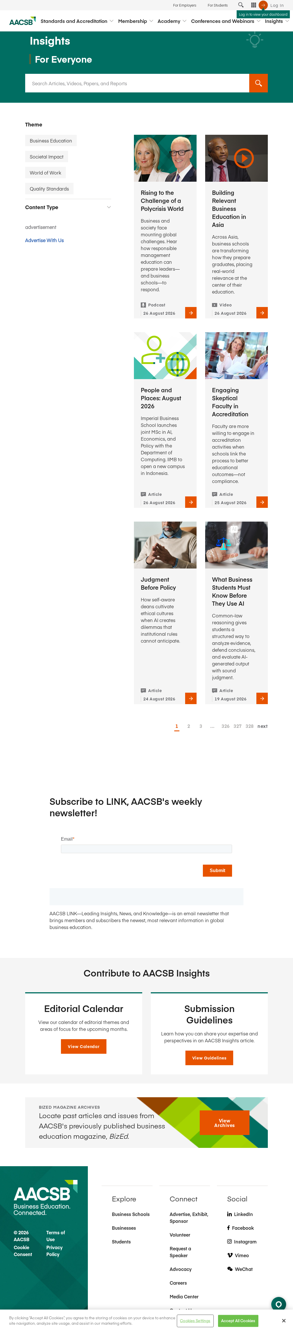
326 (224, 726)
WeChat (244, 1269)
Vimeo (242, 1255)
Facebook (243, 1228)
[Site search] (241, 5)
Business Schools (131, 1214)
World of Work (45, 172)
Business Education (51, 140)
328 (248, 726)
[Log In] (263, 5)
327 (236, 726)
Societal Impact (47, 156)
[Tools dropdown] (253, 5)
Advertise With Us (44, 240)
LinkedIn (243, 1214)
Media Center (184, 1296)
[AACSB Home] (22, 21)
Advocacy (181, 1269)
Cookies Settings (195, 1320)
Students (121, 1241)
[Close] (284, 1320)
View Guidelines (209, 1058)
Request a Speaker (180, 1251)
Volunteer (180, 1234)
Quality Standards (49, 188)
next (263, 726)
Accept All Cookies (238, 1320)
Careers (178, 1282)
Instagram (245, 1241)
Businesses (124, 1228)
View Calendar (83, 1046)
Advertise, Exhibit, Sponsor (189, 1217)
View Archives (224, 1122)
